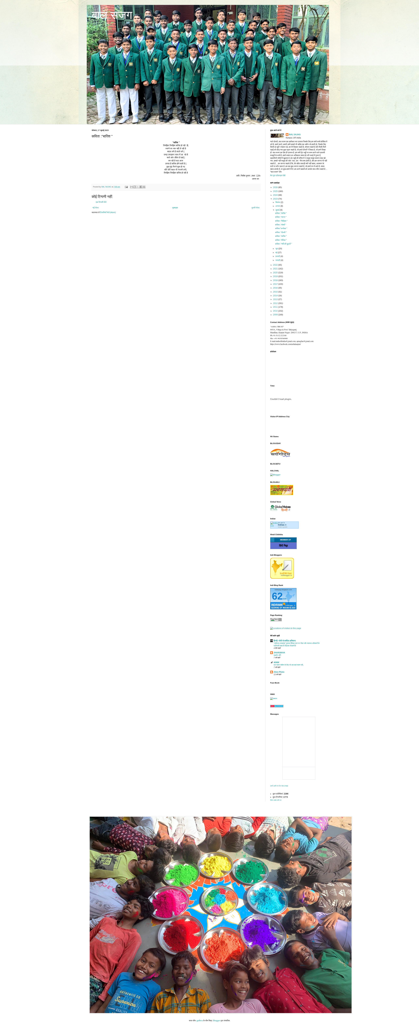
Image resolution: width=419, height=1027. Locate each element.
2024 (275, 195)
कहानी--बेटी (277, 655)
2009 (275, 315)
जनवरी (278, 260)
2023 (275, 199)
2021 (275, 269)
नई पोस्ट (95, 208)
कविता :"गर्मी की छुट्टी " (283, 244)
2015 (275, 292)
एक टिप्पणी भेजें (101, 202)
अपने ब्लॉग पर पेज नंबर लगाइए (279, 786)
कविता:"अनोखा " (281, 228)
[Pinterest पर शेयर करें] (144, 187)
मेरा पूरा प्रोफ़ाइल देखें (277, 175)
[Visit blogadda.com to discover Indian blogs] (276, 707)
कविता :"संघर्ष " (280, 225)
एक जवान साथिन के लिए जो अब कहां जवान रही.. (289, 665)
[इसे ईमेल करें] (131, 187)
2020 (275, 273)
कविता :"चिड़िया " (281, 221)
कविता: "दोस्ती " (281, 232)
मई (276, 252)
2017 (275, 284)
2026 (275, 187)
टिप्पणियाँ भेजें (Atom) (108, 212)
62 (277, 596)
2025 (275, 191)
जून (276, 248)
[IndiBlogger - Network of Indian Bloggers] (282, 578)
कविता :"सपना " (280, 217)
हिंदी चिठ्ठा (283, 545)
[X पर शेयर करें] (137, 187)
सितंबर (278, 202)
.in (282, 525)
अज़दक (276, 662)
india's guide (282, 527)
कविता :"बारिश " (281, 213)
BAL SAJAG (295, 134)
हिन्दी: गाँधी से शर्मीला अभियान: (285, 641)
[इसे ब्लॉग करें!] (134, 187)
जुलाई (277, 210)
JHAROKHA (279, 653)
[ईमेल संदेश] (126, 187)
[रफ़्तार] (273, 698)
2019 (275, 276)
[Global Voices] (280, 511)
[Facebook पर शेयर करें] (141, 187)
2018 (275, 280)
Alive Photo (279, 672)
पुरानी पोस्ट (256, 208)
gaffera (200, 1020)
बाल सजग (112, 15)
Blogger (216, 1020)
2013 (275, 299)
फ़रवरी (278, 256)
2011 (275, 307)
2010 (275, 311)
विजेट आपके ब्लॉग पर (275, 800)
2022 (275, 265)
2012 (275, 303)
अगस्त (278, 206)
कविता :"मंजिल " (281, 240)
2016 (275, 288)
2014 (275, 295)
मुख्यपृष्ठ (175, 208)
